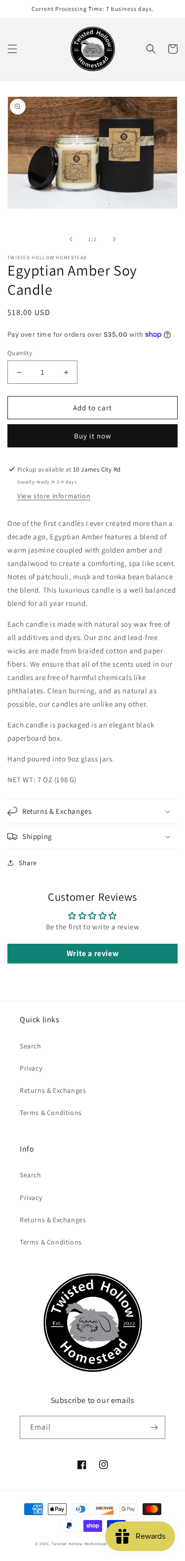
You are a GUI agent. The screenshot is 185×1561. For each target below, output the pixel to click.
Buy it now (92, 435)
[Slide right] (114, 239)
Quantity (19, 353)
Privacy (31, 1068)
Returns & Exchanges (53, 1090)
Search (30, 1045)
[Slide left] (71, 239)
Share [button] (28, 862)
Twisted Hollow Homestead (79, 1543)
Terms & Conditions (51, 1112)
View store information (53, 495)
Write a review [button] (92, 953)
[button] (12, 49)
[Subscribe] (154, 1427)
